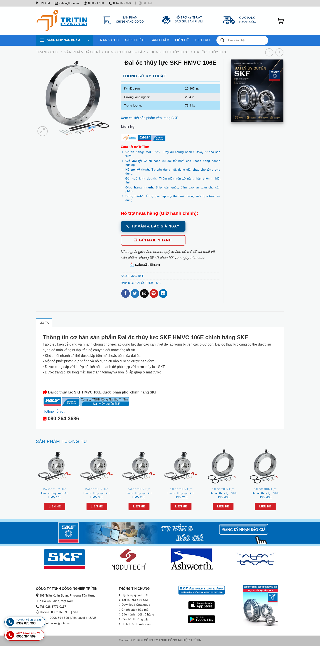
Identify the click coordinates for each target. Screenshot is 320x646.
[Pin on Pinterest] (154, 293)
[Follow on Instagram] (140, 3)
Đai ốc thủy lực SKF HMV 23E (139, 495)
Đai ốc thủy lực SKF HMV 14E (54, 495)
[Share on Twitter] (135, 293)
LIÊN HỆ (182, 40)
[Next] (284, 483)
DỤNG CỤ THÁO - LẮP (125, 52)
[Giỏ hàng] (280, 20)
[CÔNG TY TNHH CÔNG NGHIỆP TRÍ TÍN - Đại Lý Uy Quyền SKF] (63, 21)
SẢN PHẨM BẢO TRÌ (82, 52)
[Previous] (36, 483)
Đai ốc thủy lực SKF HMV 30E (97, 495)
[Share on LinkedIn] (163, 293)
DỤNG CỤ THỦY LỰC (169, 52)
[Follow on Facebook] (135, 3)
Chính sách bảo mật (135, 609)
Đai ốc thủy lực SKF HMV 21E (181, 495)
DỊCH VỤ (202, 40)
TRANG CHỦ (109, 40)
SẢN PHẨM (160, 40)
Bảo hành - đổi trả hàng (137, 614)
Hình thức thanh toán (136, 624)
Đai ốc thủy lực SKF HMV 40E (265, 495)
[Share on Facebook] (125, 293)
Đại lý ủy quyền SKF (135, 595)
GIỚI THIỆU (135, 40)
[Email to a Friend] (144, 293)
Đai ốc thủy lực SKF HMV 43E (223, 495)
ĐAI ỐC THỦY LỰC (211, 52)
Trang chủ (47, 52)
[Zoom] (42, 131)
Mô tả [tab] (44, 322)
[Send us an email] (150, 3)
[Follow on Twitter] (145, 3)
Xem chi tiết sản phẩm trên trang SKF (149, 118)
